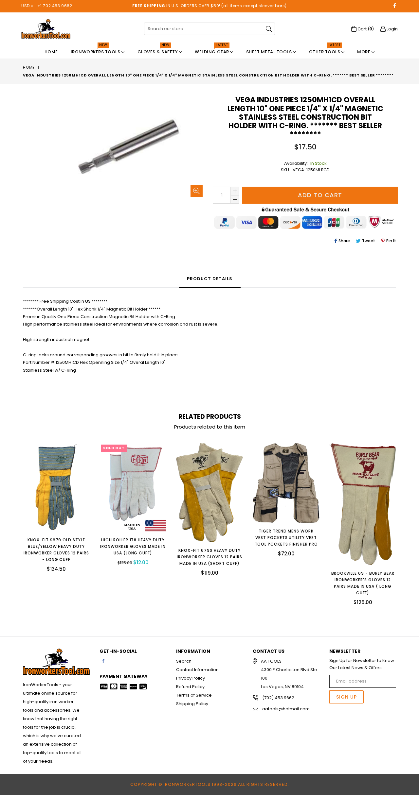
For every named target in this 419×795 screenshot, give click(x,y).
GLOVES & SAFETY (158, 50)
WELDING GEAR (212, 50)
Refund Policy (190, 687)
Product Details (209, 279)
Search (183, 661)
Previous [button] (16, 519)
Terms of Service (194, 695)
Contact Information (197, 670)
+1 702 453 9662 (54, 5)
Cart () (365, 29)
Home (51, 52)
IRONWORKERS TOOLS (96, 50)
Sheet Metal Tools (269, 52)
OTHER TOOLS (325, 50)
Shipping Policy (192, 704)
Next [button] (402, 519)
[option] (51, 509)
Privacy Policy (190, 678)
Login (392, 29)
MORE (364, 52)
